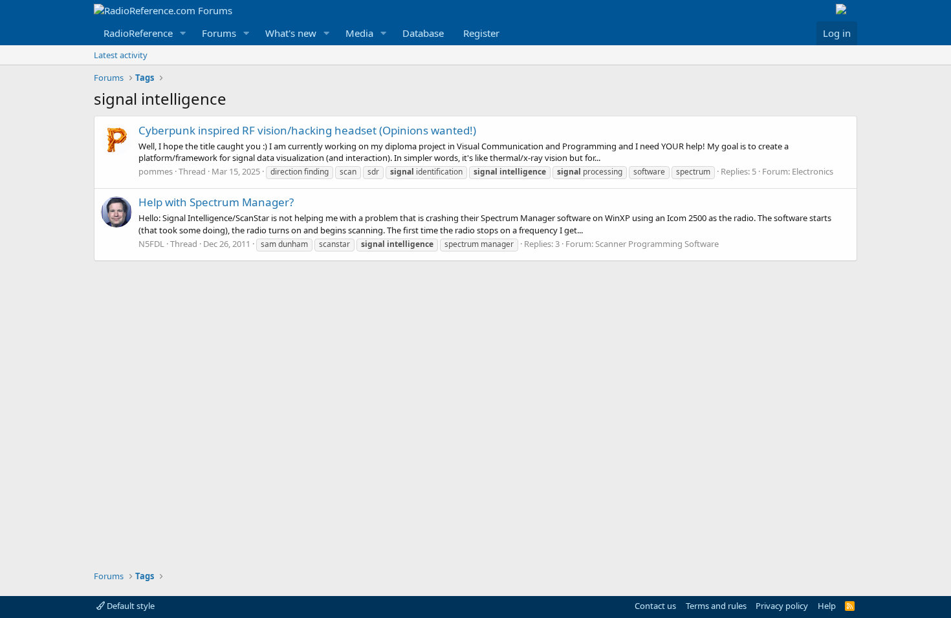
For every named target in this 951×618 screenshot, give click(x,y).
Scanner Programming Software (657, 244)
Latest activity (121, 55)
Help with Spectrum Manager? (216, 202)
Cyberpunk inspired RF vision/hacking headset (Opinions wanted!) (307, 130)
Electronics (812, 171)
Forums (219, 33)
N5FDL (151, 244)
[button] (183, 33)
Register (481, 33)
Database (423, 33)
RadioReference (138, 33)
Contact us (655, 606)
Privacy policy (782, 606)
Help (827, 606)
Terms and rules (716, 606)
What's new (290, 33)
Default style (130, 606)
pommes (155, 171)
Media (359, 33)
